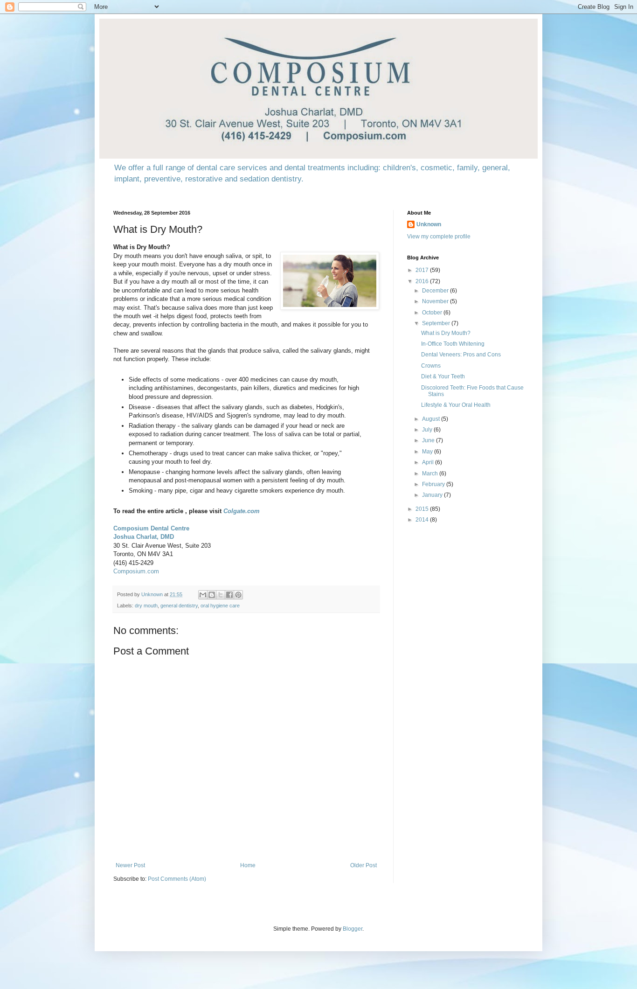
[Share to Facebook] (229, 594)
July (428, 429)
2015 (422, 509)
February (434, 484)
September (436, 323)
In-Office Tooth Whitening (453, 344)
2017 (422, 270)
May (428, 451)
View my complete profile (439, 236)
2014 (422, 519)
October (432, 312)
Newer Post (130, 865)
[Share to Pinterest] (238, 594)
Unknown (428, 224)
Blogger (352, 929)
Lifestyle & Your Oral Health (456, 405)
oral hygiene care (220, 605)
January (433, 495)
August (431, 419)
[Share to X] (220, 594)
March (430, 473)
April (428, 462)
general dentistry (179, 605)
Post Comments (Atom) (177, 879)
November (436, 301)
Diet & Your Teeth (443, 376)
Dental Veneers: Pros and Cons (461, 354)
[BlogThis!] (211, 594)
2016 (422, 281)
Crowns (431, 365)
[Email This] (203, 594)
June (429, 440)
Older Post (363, 865)
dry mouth (146, 605)
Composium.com (136, 571)
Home (248, 865)
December (436, 290)
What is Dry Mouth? (446, 333)
